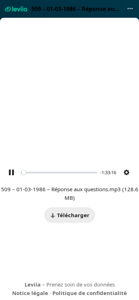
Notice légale (30, 292)
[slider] (59, 172)
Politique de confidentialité (89, 292)
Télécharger (72, 215)
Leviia (33, 284)
